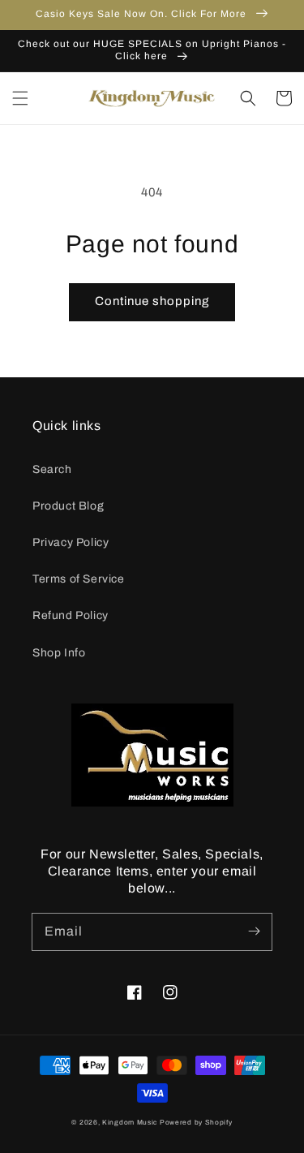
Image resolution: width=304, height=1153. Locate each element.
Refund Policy (70, 615)
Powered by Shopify (196, 1122)
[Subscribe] (254, 931)
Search (52, 469)
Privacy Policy (70, 542)
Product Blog (68, 506)
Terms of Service (78, 579)
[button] (20, 98)
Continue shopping (152, 301)
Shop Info (58, 653)
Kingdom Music (129, 1122)
